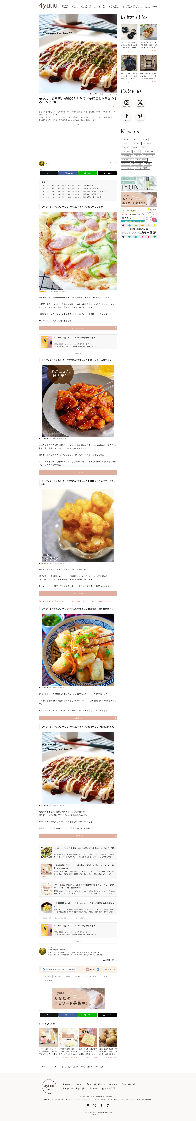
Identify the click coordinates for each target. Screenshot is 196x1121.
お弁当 (126, 148)
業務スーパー (128, 160)
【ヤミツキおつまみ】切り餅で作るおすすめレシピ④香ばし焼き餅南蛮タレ (73, 194)
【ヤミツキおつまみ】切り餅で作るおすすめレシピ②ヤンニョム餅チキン (72, 188)
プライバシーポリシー (70, 1099)
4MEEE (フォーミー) (127, 1099)
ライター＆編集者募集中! (144, 1099)
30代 (137, 152)
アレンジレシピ (93, 976)
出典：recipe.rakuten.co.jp (58, 291)
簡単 (68, 976)
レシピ (59, 976)
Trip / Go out (128, 1084)
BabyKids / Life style (74, 1088)
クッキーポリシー (85, 1099)
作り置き (137, 144)
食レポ (126, 139)
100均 (126, 144)
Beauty (79, 1084)
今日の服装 (137, 164)
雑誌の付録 (127, 156)
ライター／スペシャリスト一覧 (102, 1099)
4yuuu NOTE (109, 1088)
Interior (113, 1084)
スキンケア (149, 156)
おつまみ (48, 976)
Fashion (67, 1084)
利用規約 (46, 1099)
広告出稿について (111, 1096)
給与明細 (127, 152)
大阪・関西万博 (144, 168)
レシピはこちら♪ (77, 328)
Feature (93, 1088)
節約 (135, 148)
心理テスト (149, 144)
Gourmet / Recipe (96, 1084)
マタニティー (128, 168)
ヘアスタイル (149, 152)
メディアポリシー (56, 1099)
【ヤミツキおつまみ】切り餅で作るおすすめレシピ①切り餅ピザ (69, 185)
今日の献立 (142, 160)
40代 (144, 148)
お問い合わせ (100, 1096)
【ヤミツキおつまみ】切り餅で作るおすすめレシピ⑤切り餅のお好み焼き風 (73, 197)
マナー (126, 164)
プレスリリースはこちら (86, 1096)
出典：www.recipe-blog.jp (108, 94)
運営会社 (116, 1099)
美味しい (79, 976)
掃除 (138, 156)
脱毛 (149, 164)
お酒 (105, 976)
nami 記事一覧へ (109, 960)
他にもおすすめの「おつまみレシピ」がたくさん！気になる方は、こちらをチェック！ (76, 601)
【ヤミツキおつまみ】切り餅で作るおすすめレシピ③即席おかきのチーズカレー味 (76, 191)
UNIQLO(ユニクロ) (140, 139)
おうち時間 (48, 980)
